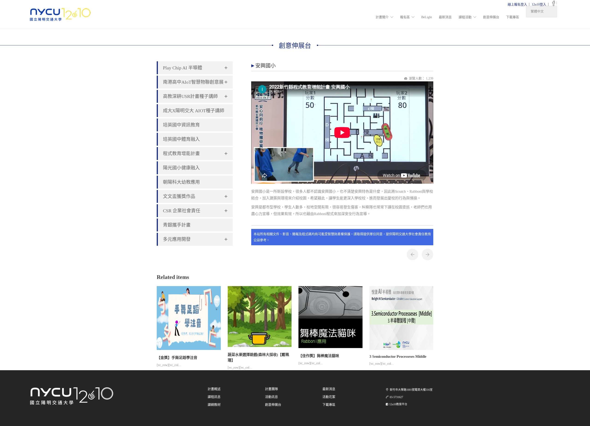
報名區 (405, 17)
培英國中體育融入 (181, 139)
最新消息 (445, 17)
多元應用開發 (195, 239)
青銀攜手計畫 (177, 225)
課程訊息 (214, 397)
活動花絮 (328, 397)
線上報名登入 (517, 4)
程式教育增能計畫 (195, 153)
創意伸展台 (491, 17)
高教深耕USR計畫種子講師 (195, 96)
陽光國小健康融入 (181, 167)
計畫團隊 (271, 389)
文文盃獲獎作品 (195, 196)
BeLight (426, 17)
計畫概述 (214, 389)
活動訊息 (271, 397)
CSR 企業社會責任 (195, 210)
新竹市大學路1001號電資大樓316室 (411, 389)
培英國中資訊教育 (181, 124)
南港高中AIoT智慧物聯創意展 (195, 82)
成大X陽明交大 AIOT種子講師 (193, 110)
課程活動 (465, 17)
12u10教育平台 (398, 404)
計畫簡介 (382, 17)
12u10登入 (539, 4)
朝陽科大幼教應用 (181, 182)
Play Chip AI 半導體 (195, 68)
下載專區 (512, 17)
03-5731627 (396, 397)
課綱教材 (214, 404)
